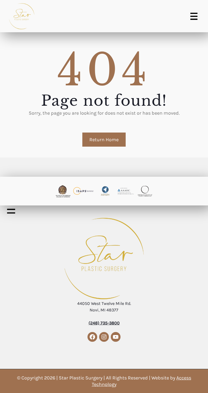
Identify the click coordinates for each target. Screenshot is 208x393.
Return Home (104, 140)
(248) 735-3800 (104, 323)
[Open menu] (194, 16)
